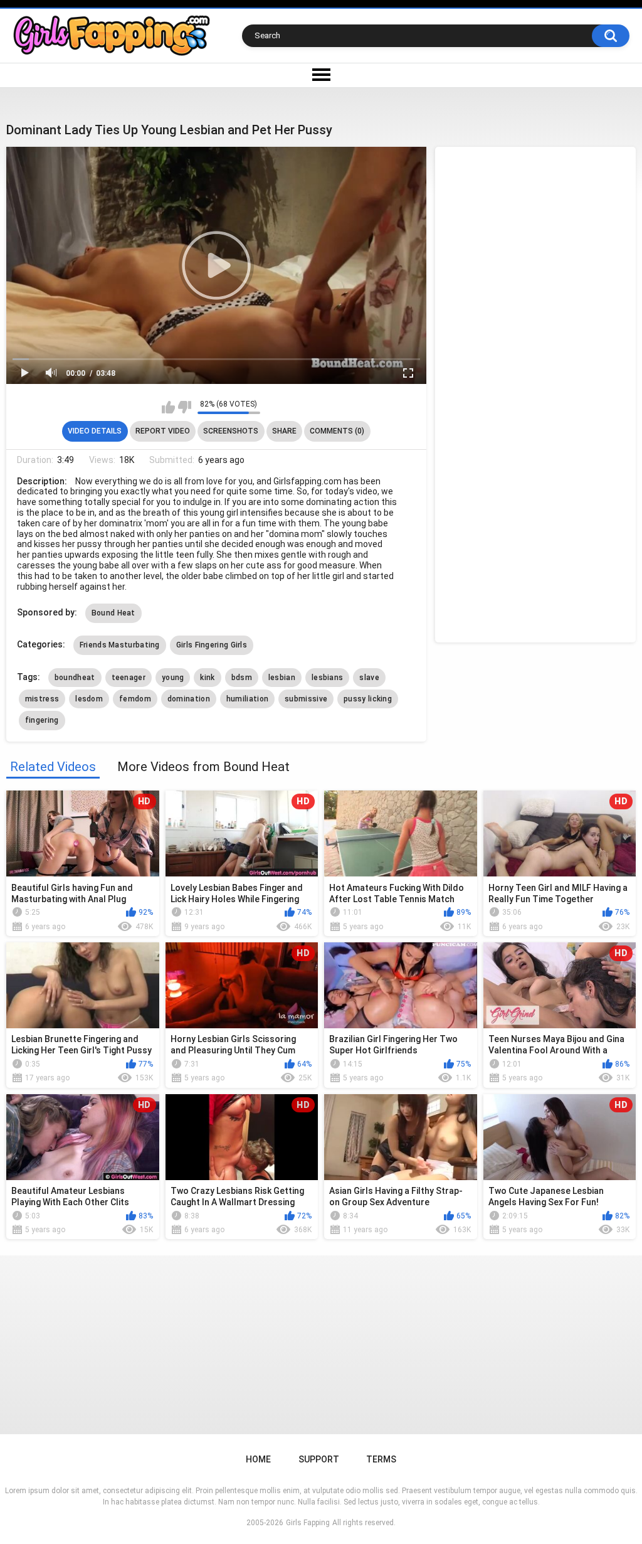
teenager (128, 677)
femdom (135, 699)
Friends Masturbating (120, 645)
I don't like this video (184, 407)
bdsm (241, 677)
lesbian (281, 677)
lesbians (327, 677)
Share (284, 431)
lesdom (89, 699)
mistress (42, 699)
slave (369, 677)
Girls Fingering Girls (211, 645)
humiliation (247, 699)
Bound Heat (113, 613)
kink (207, 677)
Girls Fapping (308, 1522)
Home (258, 1459)
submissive (306, 699)
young (173, 677)
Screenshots (230, 431)
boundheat (75, 677)
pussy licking (368, 699)
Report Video (162, 431)
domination (188, 699)
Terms (381, 1459)
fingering (42, 720)
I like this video (168, 407)
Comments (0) (337, 431)
